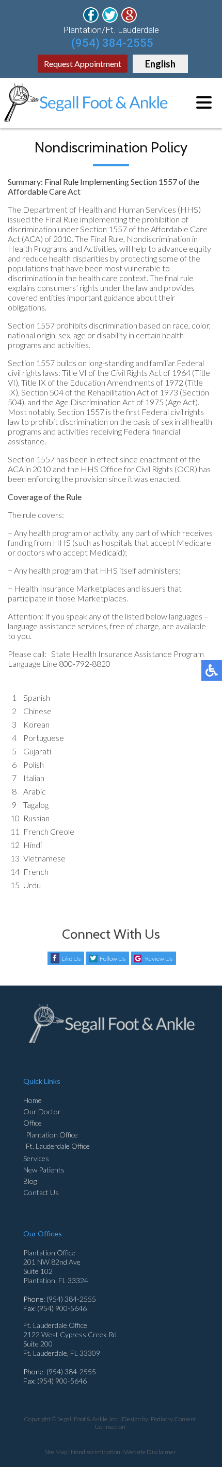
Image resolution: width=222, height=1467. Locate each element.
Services (36, 1158)
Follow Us (112, 958)
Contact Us (41, 1192)
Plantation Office (52, 1134)
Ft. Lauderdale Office (58, 1146)
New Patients (44, 1169)
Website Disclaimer (150, 1452)
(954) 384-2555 (112, 43)
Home (32, 1100)
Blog (30, 1181)
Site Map (55, 1452)
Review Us (158, 958)
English (160, 64)
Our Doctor (42, 1111)
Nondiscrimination (95, 1452)
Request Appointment (82, 63)
